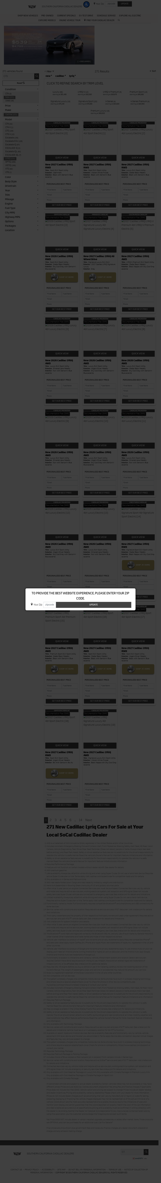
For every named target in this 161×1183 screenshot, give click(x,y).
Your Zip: (38, 605)
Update (93, 605)
